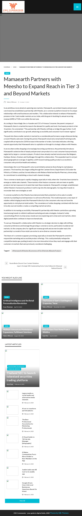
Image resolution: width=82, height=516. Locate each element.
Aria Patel (10, 384)
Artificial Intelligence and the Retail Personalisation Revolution (18, 301)
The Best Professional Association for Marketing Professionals (27, 424)
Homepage (7, 67)
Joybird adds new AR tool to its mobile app (29, 472)
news (14, 67)
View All (22, 501)
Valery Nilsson (12, 102)
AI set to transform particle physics (29, 410)
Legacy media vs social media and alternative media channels (28, 396)
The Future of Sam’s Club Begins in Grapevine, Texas (57, 301)
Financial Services (14, 369)
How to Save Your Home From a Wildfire (56, 330)
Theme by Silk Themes (59, 513)
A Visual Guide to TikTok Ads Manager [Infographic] (28, 440)
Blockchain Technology (16, 366)
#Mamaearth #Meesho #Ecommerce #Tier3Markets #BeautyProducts (36, 251)
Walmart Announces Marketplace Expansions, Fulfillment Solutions (18, 330)
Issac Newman (8, 307)
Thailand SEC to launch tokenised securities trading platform (21, 376)
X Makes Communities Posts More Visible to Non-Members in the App (29, 456)
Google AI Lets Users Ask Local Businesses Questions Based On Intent (29, 487)
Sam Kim (46, 336)
